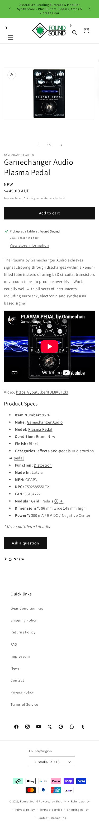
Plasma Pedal (40, 429)
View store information (29, 245)
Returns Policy (23, 632)
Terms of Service (24, 704)
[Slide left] (38, 145)
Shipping (29, 198)
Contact (17, 680)
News (15, 668)
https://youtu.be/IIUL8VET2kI (42, 392)
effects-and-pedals (54, 450)
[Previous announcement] (10, 9)
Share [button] (19, 559)
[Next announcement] (89, 9)
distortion (85, 450)
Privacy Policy (22, 692)
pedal (19, 457)
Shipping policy (78, 809)
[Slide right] (61, 145)
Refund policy (80, 801)
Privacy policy (25, 809)
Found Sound (29, 801)
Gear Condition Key (27, 608)
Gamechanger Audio (45, 422)
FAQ (14, 644)
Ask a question (25, 542)
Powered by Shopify (52, 801)
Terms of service (51, 809)
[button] (10, 30)
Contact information (52, 818)
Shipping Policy (24, 620)
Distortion (43, 465)
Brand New (45, 436)
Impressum (20, 656)
